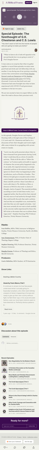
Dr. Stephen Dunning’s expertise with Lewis (16, 77)
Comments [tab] (6, 337)
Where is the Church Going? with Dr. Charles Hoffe (23, 396)
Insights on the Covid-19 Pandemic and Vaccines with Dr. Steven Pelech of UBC (22, 410)
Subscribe (28, 2)
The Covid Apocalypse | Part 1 (18, 389)
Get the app (28, 441)
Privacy (19, 437)
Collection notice (32, 437)
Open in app (9, 29)
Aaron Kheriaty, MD (22, 363)
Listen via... (21, 29)
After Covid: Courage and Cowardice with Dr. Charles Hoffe (22, 403)
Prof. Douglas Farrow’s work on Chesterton (17, 75)
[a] (4, 363)
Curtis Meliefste (6, 49)
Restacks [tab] (13, 337)
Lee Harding (32, 379)
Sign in (35, 2)
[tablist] (9, 337)
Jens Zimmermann (7, 238)
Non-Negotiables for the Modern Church (22, 361)
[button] (5, 17)
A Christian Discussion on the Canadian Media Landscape (21, 369)
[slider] (17, 23)
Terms (24, 437)
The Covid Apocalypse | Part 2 (18, 382)
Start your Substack (15, 441)
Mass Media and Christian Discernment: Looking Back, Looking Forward (22, 376)
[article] (19, 363)
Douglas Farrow (6, 251)
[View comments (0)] (15, 447)
